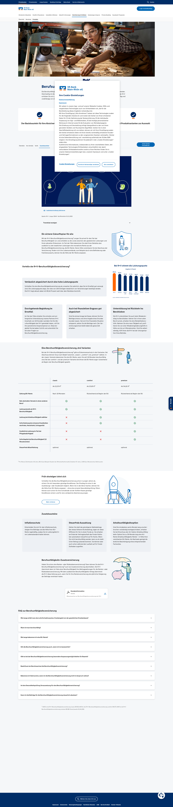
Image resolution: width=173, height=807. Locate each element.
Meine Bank (66, 2)
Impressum (55, 805)
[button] (86, 223)
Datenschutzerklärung (67, 100)
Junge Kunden (43, 2)
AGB (98, 805)
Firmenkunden (33, 2)
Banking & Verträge (55, 2)
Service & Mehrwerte (78, 2)
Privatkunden (22, 2)
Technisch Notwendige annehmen (88, 164)
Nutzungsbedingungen (75, 805)
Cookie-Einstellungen (66, 164)
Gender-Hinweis (116, 805)
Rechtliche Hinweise (89, 805)
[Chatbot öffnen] (161, 795)
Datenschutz (63, 805)
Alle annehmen (108, 164)
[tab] (24, 15)
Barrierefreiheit (105, 805)
